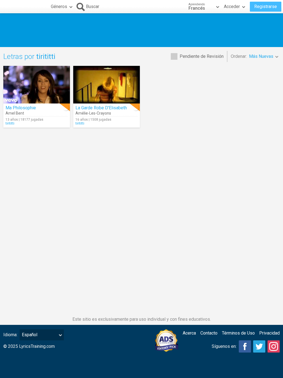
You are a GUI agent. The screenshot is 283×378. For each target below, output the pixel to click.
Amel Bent (15, 113)
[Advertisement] (141, 30)
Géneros (59, 6)
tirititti (10, 123)
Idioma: (10, 334)
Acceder (232, 6)
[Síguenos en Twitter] (259, 346)
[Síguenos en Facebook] (245, 346)
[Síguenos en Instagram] (274, 346)
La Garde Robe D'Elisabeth (101, 107)
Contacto (209, 333)
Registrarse (265, 6)
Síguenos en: (224, 346)
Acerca (189, 333)
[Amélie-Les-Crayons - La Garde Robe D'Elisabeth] (106, 84)
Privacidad (269, 333)
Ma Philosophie (21, 107)
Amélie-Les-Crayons (93, 113)
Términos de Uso (238, 333)
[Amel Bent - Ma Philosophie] (36, 84)
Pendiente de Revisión (202, 56)
